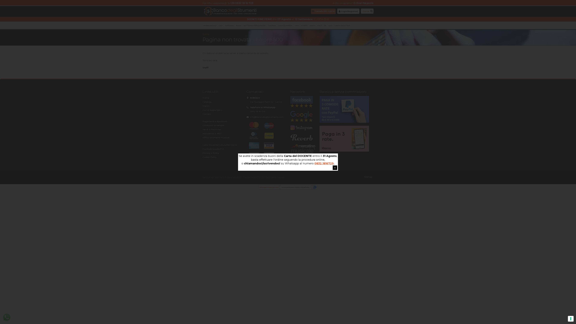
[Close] (335, 167)
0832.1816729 (324, 163)
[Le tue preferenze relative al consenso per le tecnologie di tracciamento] (571, 319)
